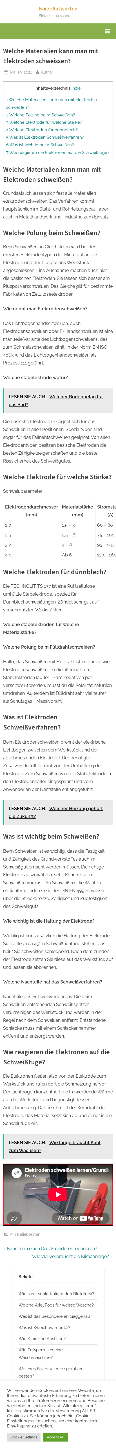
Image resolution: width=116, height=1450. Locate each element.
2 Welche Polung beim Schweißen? (40, 115)
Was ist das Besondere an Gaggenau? (55, 1316)
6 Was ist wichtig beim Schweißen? (40, 144)
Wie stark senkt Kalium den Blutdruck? (56, 1293)
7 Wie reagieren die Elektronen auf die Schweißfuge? (57, 152)
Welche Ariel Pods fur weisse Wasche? (56, 1305)
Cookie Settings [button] (23, 1437)
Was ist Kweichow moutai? (44, 1327)
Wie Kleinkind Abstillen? (42, 1338)
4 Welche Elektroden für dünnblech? (42, 129)
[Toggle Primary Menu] (107, 31)
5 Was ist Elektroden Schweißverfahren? (45, 137)
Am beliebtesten (25, 1234)
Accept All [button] (55, 1437)
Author (47, 72)
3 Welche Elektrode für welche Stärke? (44, 122)
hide (77, 88)
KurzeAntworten (58, 8)
